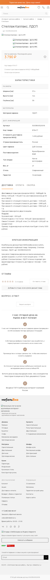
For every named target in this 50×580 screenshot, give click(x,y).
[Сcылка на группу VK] (3, 526)
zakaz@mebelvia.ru (9, 518)
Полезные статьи (8, 497)
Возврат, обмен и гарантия (12, 494)
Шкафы (29, 444)
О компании (30, 484)
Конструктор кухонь (9, 472)
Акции (4, 487)
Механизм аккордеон (10, 437)
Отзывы (4, 504)
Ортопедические (8, 440)
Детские (5, 453)
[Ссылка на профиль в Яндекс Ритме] (18, 526)
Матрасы (5, 444)
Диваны (5, 422)
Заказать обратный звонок (12, 514)
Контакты (29, 494)
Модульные (6, 467)
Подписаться (46, 557)
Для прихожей (31, 453)
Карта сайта (30, 497)
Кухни (4, 461)
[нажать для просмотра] (25, 40)
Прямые (4, 425)
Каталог (5, 484)
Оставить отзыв (39, 281)
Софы (4, 434)
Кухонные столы (8, 469)
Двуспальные (31, 431)
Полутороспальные (33, 428)
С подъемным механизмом (36, 434)
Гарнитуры (5, 464)
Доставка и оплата (9, 490)
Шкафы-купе (30, 447)
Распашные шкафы (33, 450)
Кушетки (5, 431)
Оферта (4, 501)
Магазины (30, 487)
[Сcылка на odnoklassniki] (7, 526)
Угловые (5, 428)
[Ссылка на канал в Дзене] (14, 526)
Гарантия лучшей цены (34, 490)
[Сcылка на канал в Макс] (11, 526)
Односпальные (32, 425)
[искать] (46, 13)
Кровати (29, 422)
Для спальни (31, 456)
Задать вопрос (25, 304)
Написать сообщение (25, 540)
